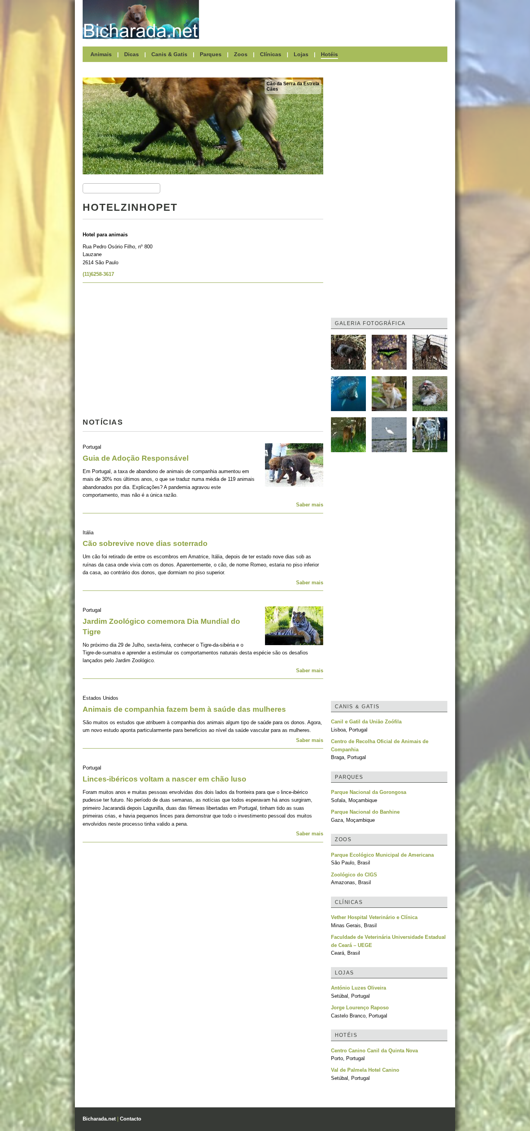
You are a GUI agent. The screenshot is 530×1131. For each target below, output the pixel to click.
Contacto (130, 1119)
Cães (272, 89)
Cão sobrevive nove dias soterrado (145, 543)
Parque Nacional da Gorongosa (368, 792)
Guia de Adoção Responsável (136, 458)
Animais (101, 54)
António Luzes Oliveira (358, 988)
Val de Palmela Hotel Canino (365, 1070)
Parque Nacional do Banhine (365, 812)
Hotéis (329, 54)
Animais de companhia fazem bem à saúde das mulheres (184, 709)
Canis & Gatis (169, 54)
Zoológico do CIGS (354, 875)
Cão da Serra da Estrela (293, 83)
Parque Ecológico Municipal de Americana (382, 855)
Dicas (131, 54)
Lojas (301, 54)
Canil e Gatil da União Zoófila (366, 722)
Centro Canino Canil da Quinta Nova (374, 1051)
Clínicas (270, 54)
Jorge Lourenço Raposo (360, 1007)
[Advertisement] (327, 19)
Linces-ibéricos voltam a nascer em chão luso (164, 779)
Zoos (241, 54)
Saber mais (309, 505)
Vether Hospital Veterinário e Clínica (374, 917)
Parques (211, 54)
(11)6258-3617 (98, 274)
